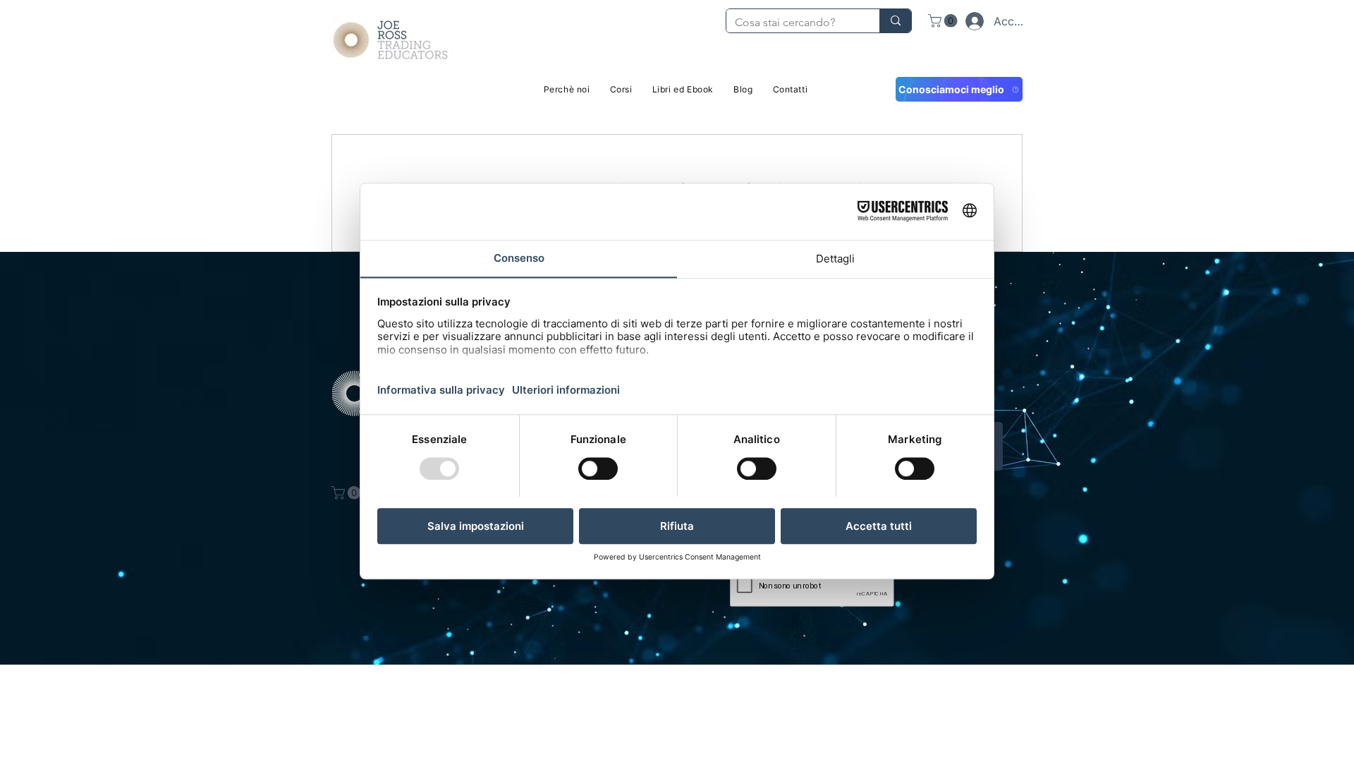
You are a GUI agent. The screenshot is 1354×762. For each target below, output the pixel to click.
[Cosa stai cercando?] (895, 20)
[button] (944, 21)
